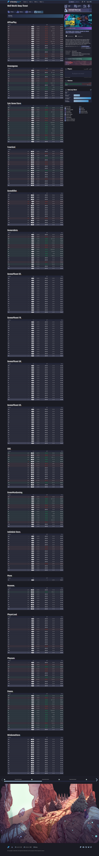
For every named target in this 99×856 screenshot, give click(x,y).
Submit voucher (84, 112)
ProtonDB (68, 111)
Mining (67, 32)
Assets (82, 108)
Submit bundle (84, 111)
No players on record (78, 73)
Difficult (87, 31)
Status (35, 847)
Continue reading (85, 46)
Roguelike (82, 31)
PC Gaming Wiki (69, 109)
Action (73, 31)
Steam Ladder (69, 114)
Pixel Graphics (71, 32)
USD (28, 847)
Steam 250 (68, 115)
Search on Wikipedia (70, 119)
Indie (67, 31)
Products (83, 109)
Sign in (88, 1)
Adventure (77, 31)
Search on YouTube (70, 120)
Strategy (69, 31)
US (19, 847)
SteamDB (68, 108)
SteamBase (68, 117)
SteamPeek (68, 112)
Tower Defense (78, 32)
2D (84, 31)
